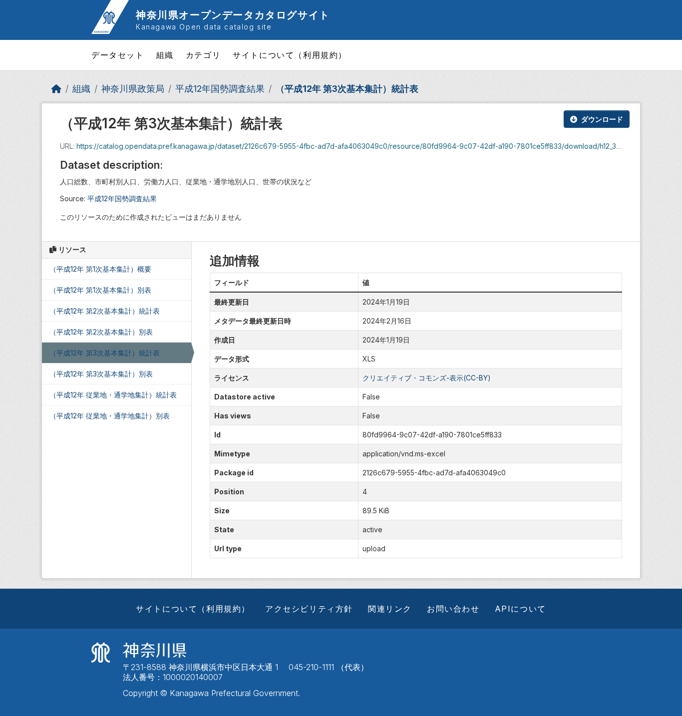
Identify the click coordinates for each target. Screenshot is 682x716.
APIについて (520, 609)
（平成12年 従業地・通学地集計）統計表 (113, 394)
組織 (165, 55)
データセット (117, 55)
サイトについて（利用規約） (290, 55)
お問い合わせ (453, 609)
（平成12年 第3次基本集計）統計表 (347, 88)
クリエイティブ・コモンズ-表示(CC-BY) (426, 377)
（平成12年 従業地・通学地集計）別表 (109, 415)
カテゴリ (203, 55)
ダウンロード (602, 119)
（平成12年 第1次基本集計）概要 (100, 269)
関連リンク (390, 609)
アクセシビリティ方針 (309, 609)
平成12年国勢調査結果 (220, 88)
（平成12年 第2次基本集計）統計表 (104, 311)
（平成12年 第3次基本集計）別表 (101, 373)
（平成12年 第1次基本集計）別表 (100, 290)
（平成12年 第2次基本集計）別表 (101, 332)
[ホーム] (56, 88)
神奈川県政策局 (132, 88)
